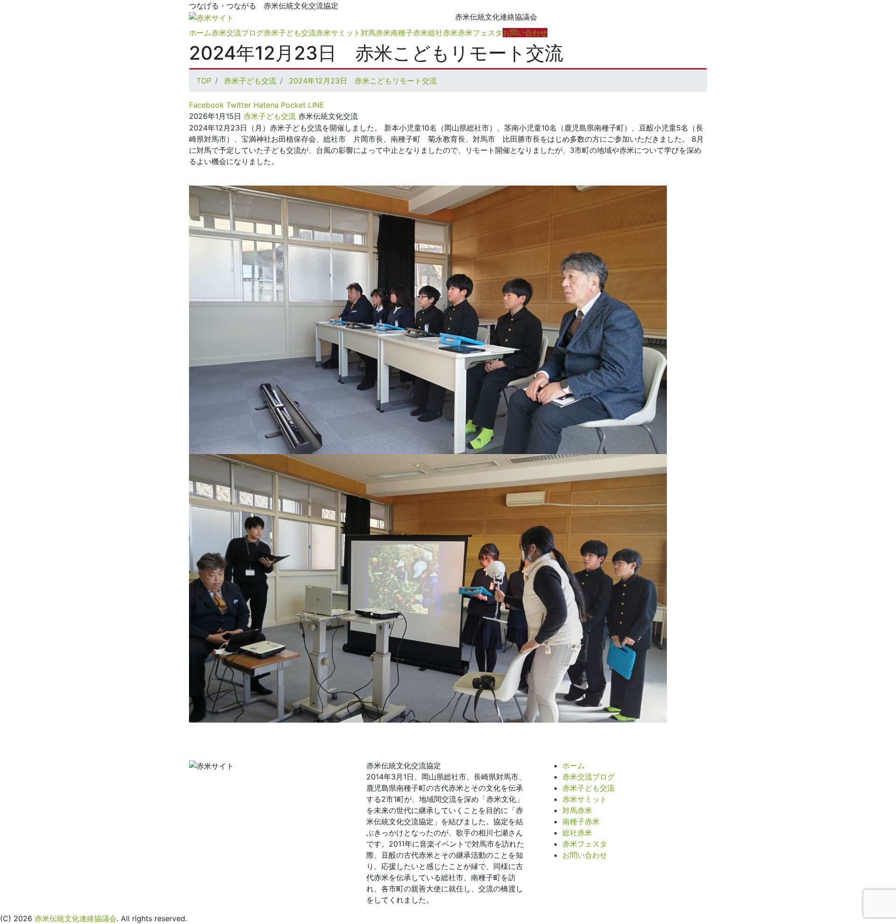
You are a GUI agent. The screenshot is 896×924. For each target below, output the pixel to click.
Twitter (237, 105)
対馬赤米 (376, 32)
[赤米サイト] (211, 16)
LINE (315, 105)
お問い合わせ (525, 32)
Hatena (265, 105)
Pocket (292, 105)
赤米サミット (338, 32)
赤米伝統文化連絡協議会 (76, 918)
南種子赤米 (409, 32)
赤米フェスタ (480, 32)
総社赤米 (443, 32)
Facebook (206, 105)
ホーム (200, 32)
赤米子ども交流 (290, 32)
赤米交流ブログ (237, 32)
